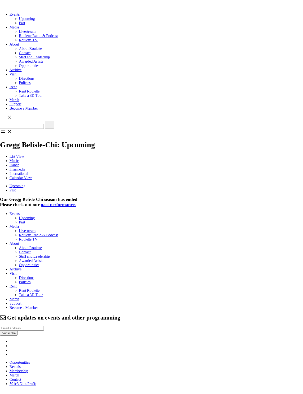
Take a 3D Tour (31, 95)
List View (16, 156)
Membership (18, 371)
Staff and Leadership (34, 57)
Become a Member (23, 108)
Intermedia (17, 169)
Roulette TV (28, 40)
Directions (26, 78)
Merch (14, 100)
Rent (13, 87)
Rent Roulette (29, 91)
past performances (58, 204)
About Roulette (30, 48)
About (14, 44)
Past (22, 23)
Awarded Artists (31, 61)
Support (15, 104)
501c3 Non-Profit (22, 384)
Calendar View (20, 178)
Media (14, 27)
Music (14, 161)
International (18, 174)
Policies (25, 83)
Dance (14, 165)
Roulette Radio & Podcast (38, 36)
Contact (25, 53)
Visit (12, 74)
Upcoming (27, 19)
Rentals (15, 367)
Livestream (27, 31)
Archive (15, 70)
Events (14, 14)
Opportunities (29, 66)
